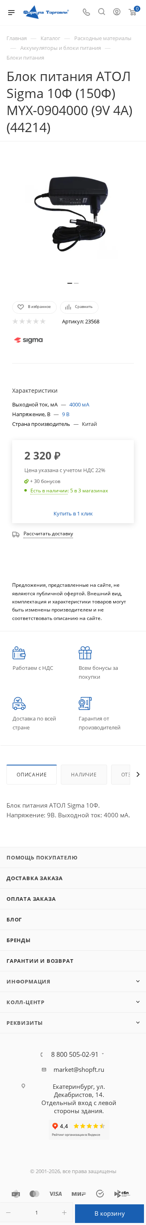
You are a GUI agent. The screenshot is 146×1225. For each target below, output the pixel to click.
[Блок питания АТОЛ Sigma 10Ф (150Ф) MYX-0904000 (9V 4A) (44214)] (73, 215)
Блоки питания (25, 57)
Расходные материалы (102, 38)
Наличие (84, 774)
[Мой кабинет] (116, 13)
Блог (14, 919)
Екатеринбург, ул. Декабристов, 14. (79, 1090)
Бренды (18, 940)
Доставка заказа (34, 878)
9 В (65, 414)
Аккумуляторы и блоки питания (60, 47)
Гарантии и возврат (39, 960)
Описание (32, 774)
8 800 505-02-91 (75, 1054)
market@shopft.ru (79, 1069)
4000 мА (79, 404)
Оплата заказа (31, 898)
